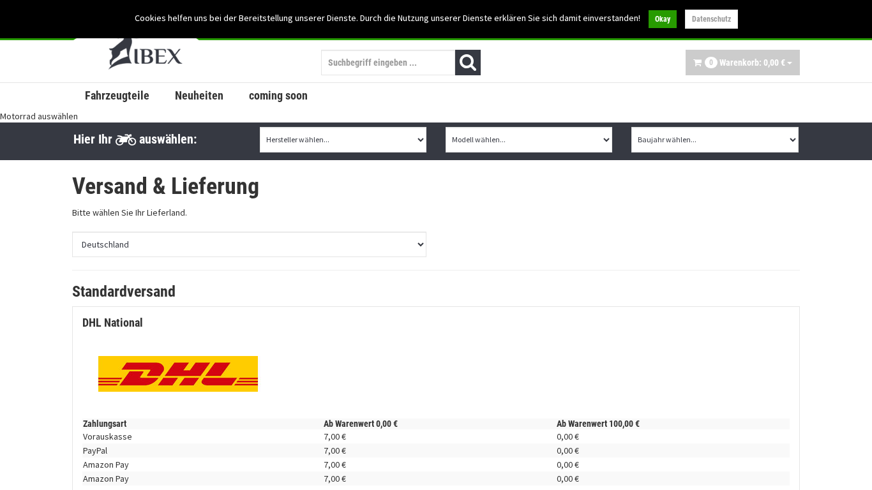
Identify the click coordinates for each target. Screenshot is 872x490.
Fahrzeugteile (117, 95)
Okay (662, 19)
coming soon (278, 95)
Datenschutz (711, 19)
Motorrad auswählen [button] (39, 116)
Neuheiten (199, 95)
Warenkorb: (747, 62)
